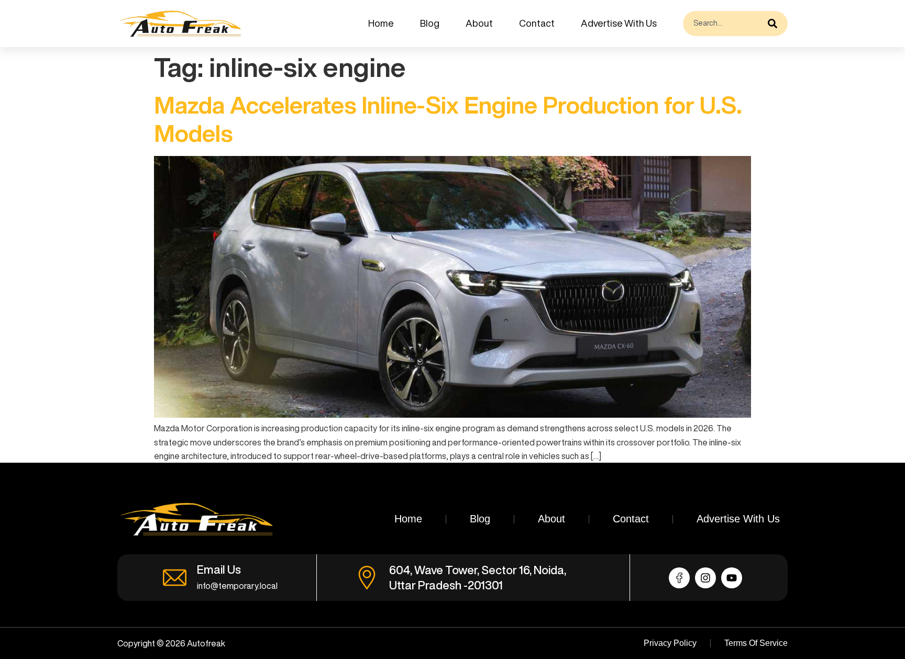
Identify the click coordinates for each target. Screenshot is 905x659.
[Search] (775, 23)
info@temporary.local (237, 586)
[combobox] (723, 23)
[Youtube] (731, 577)
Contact (537, 23)
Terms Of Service (756, 643)
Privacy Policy (670, 643)
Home (381, 23)
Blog (429, 23)
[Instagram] (705, 577)
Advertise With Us (619, 23)
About (479, 23)
